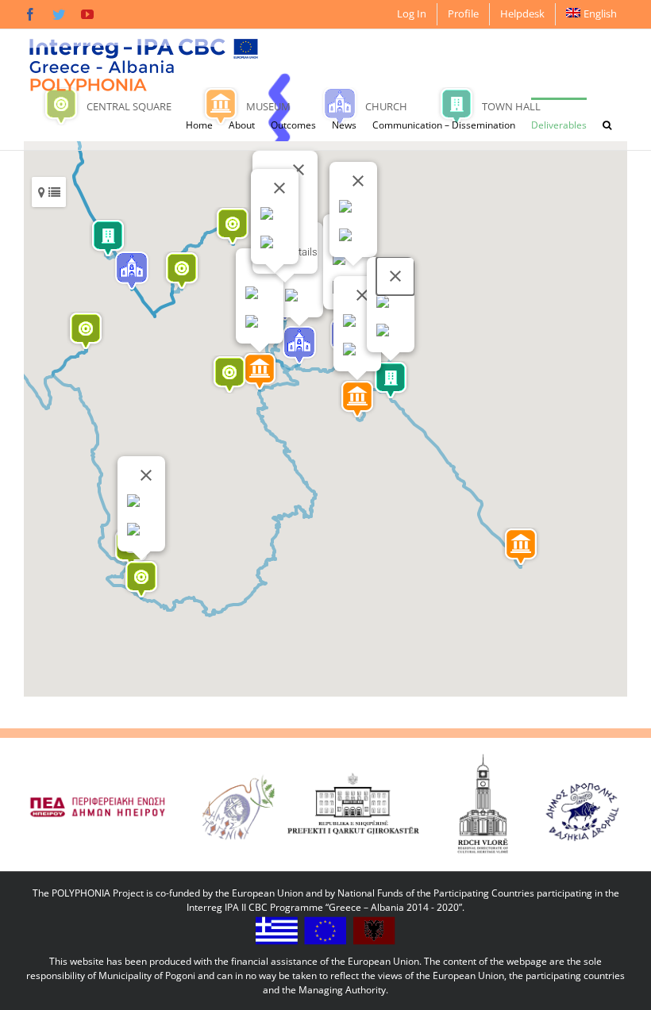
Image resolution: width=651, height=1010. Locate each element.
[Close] (298, 170)
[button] (607, 124)
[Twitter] (58, 14)
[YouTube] (87, 14)
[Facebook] (30, 14)
